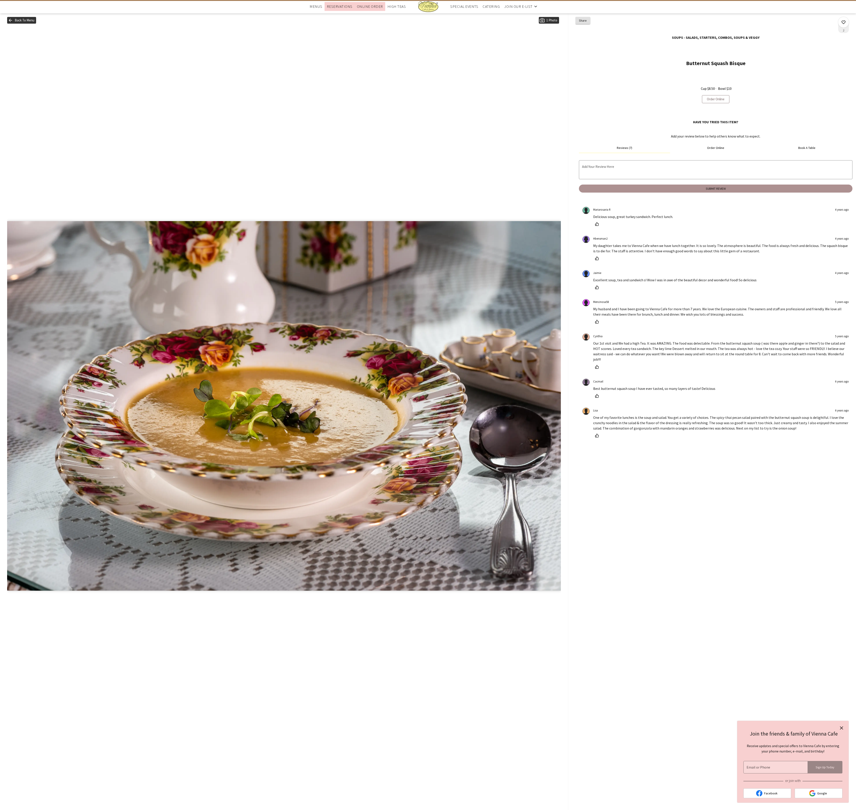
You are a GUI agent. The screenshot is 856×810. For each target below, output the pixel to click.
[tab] (624, 147)
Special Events (464, 6)
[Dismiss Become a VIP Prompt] (841, 728)
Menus (316, 6)
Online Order (370, 6)
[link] (715, 99)
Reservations (339, 6)
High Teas (396, 6)
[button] (521, 6)
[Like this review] (598, 224)
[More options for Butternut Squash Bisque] (843, 22)
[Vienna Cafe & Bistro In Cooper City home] (428, 6)
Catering (491, 6)
